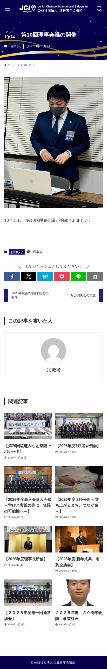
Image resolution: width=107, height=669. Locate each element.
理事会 (37, 252)
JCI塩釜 (53, 370)
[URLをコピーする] (95, 276)
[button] (12, 276)
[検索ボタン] (99, 9)
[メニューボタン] (7, 9)
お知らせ (16, 46)
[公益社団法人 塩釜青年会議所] (53, 9)
